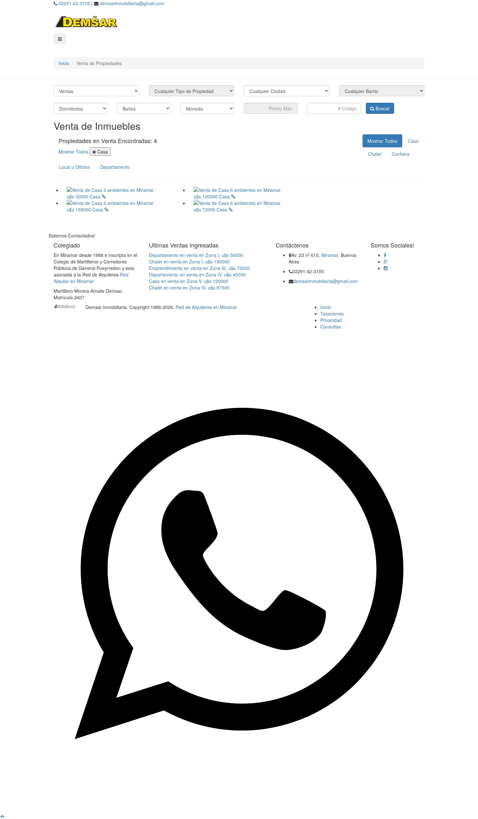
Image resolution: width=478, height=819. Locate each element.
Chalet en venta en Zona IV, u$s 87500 (189, 287)
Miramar (329, 255)
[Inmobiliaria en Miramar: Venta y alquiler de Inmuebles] (86, 21)
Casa (102, 151)
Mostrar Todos (74, 151)
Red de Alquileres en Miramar (206, 307)
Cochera (400, 154)
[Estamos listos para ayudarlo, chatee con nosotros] (239, 809)
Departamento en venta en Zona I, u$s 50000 (196, 255)
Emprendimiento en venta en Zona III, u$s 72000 (199, 268)
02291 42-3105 (74, 3)
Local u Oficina (74, 167)
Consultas (330, 326)
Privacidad (331, 320)
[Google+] (386, 261)
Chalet (374, 154)
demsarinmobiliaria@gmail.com (132, 3)
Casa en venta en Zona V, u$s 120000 (188, 281)
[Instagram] (386, 268)
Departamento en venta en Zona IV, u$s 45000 (197, 274)
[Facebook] (385, 255)
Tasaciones (332, 313)
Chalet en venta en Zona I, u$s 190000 (189, 261)
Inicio (64, 63)
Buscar (382, 108)
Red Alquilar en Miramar (91, 277)
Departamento (115, 167)
